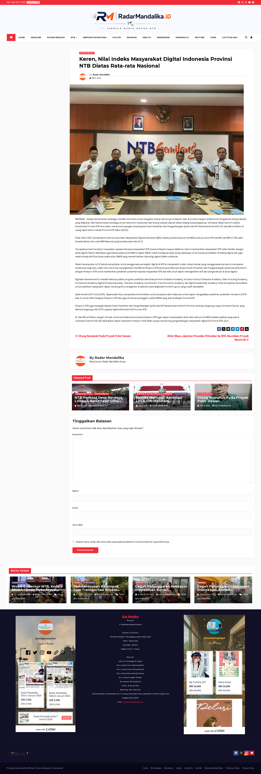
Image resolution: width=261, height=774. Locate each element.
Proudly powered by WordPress (20, 768)
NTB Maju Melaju (87, 53)
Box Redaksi (130, 616)
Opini (213, 37)
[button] (246, 37)
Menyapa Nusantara (95, 37)
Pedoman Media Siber (213, 768)
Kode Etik (189, 768)
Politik (117, 37)
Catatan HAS (229, 37)
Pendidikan (163, 37)
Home (21, 37)
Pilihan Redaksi (56, 37)
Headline (36, 37)
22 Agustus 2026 (22, 595)
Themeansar (57, 768)
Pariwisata (182, 37)
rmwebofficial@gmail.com (133, 702)
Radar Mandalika (101, 74)
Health (147, 37)
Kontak (198, 768)
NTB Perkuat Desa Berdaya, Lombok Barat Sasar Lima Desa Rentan (99, 401)
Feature (199, 37)
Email (75, 508)
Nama (76, 491)
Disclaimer (168, 768)
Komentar (78, 434)
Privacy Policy (248, 768)
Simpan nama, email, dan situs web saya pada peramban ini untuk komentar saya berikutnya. (122, 542)
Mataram (140, 394)
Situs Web (77, 525)
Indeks (179, 768)
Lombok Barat (81, 394)
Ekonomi (132, 37)
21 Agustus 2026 (84, 595)
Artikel (77, 582)
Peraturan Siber (233, 768)
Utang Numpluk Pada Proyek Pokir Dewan (104, 336)
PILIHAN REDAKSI (180, 394)
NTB (73, 37)
